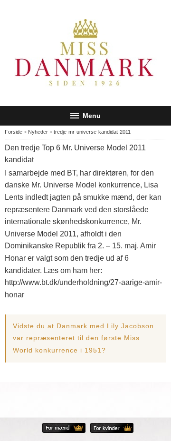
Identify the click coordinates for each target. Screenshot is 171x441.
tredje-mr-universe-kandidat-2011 (92, 132)
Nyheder (38, 132)
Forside (13, 132)
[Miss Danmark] (85, 53)
